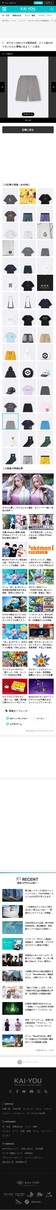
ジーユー (40, 718)
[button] (2, 87)
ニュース (22, 21)
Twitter (10, 1091)
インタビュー (19, 1113)
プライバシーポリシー (12, 1157)
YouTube (24, 1091)
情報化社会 (18, 1126)
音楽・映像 (26, 1131)
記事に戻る (28, 129)
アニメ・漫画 (31, 1126)
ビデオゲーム (15, 724)
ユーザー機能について (12, 1153)
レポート (48, 1109)
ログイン (49, 3)
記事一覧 (6, 1109)
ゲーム (13, 21)
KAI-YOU (5, 21)
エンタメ (6, 1135)
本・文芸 (6, 1126)
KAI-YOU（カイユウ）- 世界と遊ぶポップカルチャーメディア (28, 9)
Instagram (38, 1091)
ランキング (28, 1109)
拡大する (29, 114)
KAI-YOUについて (10, 1148)
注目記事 (17, 1109)
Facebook (17, 1091)
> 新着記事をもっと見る (44, 1050)
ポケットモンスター (18, 718)
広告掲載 (39, 1148)
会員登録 (38, 3)
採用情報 (20, 1162)
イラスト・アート (10, 1131)
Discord (31, 1091)
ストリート (46, 1131)
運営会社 (6, 1162)
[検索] (52, 9)
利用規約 (29, 1153)
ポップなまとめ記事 (36, 1113)
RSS (45, 1091)
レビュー (6, 1113)
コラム (38, 1109)
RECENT (29, 879)
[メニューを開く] (4, 9)
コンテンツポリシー (34, 1157)
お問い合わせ (27, 1148)
